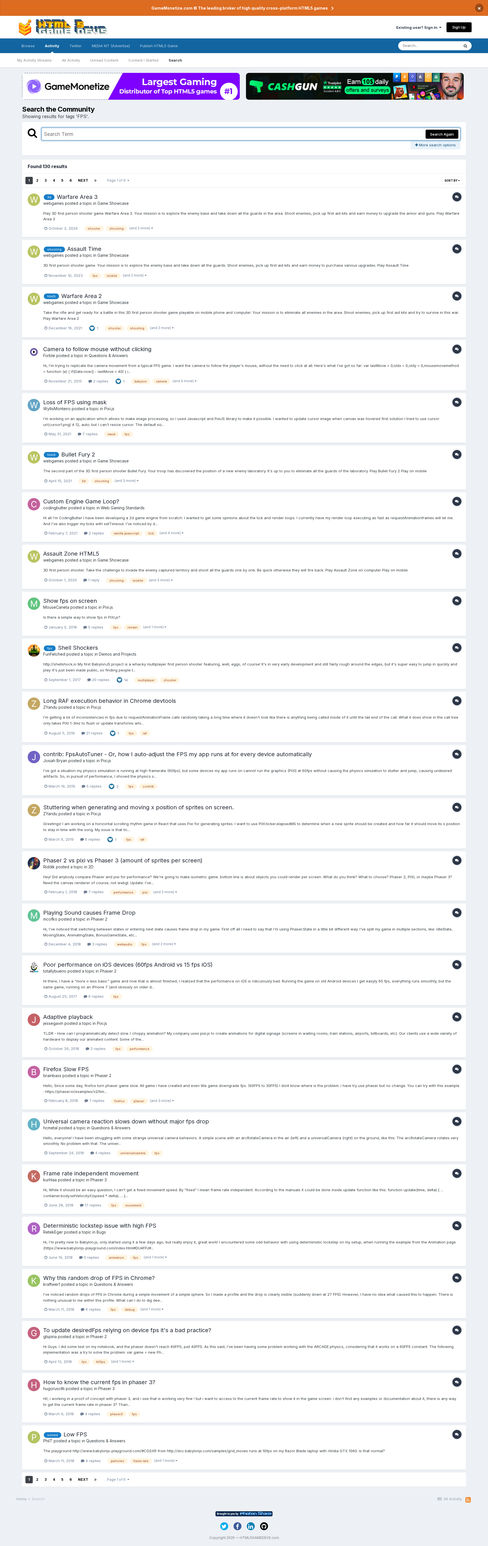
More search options (437, 145)
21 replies (94, 733)
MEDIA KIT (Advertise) (111, 46)
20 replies (100, 679)
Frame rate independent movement (91, 1173)
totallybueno (54, 971)
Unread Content (104, 60)
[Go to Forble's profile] (34, 352)
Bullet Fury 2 (78, 454)
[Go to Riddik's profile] (34, 863)
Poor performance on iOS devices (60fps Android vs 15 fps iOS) (128, 964)
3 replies (99, 944)
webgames (53, 203)
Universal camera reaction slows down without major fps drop (126, 1121)
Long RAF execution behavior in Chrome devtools (109, 700)
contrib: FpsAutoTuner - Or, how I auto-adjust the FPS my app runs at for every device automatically (177, 754)
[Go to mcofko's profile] (34, 915)
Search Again (442, 134)
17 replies (92, 1205)
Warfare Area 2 (81, 296)
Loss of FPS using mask (74, 402)
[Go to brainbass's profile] (34, 1072)
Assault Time (84, 248)
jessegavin (53, 1023)
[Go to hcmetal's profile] (34, 1124)
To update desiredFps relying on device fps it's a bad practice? (127, 1330)
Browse (28, 46)
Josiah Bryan (55, 760)
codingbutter (55, 507)
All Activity (71, 60)
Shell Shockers (78, 647)
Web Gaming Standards (123, 507)
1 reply (93, 580)
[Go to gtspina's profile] (34, 1333)
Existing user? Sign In (417, 27)
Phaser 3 (98, 1179)
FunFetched (54, 654)
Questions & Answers (108, 355)
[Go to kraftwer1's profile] (34, 1281)
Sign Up (459, 27)
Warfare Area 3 (77, 196)
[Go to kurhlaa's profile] (34, 1176)
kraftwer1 (51, 1284)
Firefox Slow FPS (66, 1069)
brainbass (52, 1075)
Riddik (49, 866)
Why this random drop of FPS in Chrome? (99, 1278)
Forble (49, 355)
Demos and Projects (117, 654)
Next (83, 180)
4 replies (102, 1153)
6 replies (92, 839)
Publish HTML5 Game (159, 46)
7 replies (89, 434)
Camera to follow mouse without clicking (97, 349)
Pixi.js (109, 408)
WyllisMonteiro (57, 408)
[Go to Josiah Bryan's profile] (34, 757)
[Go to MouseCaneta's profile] (34, 603)
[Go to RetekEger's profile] (34, 1228)
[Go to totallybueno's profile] (34, 967)
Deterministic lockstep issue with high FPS (99, 1225)
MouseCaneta (56, 607)
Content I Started (143, 60)
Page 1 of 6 (117, 180)
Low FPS (75, 1434)
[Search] (465, 45)
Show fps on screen (70, 600)
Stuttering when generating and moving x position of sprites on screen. (138, 807)
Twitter (75, 46)
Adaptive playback (68, 1017)
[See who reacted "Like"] (92, 327)
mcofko (50, 919)
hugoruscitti (54, 1388)
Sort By (451, 180)
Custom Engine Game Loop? (81, 501)
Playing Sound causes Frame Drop (89, 912)
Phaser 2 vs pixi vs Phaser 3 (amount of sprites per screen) (122, 860)
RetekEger (53, 1232)
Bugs (101, 1232)
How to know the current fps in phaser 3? (99, 1382)
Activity (52, 46)
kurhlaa (50, 1179)
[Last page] (95, 180)
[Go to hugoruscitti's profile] (34, 1385)
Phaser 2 (99, 919)
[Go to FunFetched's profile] (34, 650)
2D (90, 866)
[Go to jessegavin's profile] (34, 1020)
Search (175, 60)
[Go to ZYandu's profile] (34, 703)
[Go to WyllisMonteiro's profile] (34, 405)
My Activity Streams (34, 60)
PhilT (48, 1440)
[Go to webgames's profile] (34, 199)
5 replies (95, 627)
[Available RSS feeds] (468, 1500)
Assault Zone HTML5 (71, 553)
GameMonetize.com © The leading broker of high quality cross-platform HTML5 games (239, 8)
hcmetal (50, 1127)
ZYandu (50, 707)
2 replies (100, 381)
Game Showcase (113, 203)
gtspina (50, 1336)
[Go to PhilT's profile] (34, 1437)
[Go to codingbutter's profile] (34, 504)
